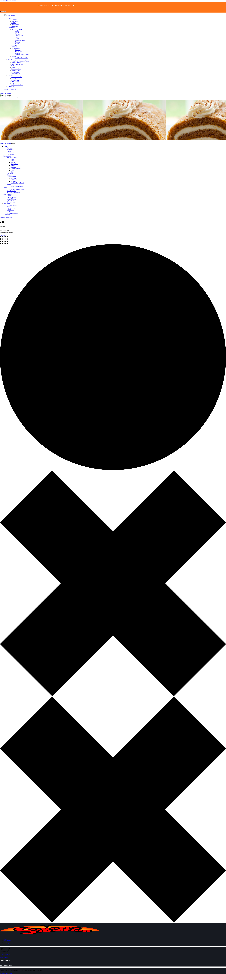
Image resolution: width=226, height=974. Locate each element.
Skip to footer (12, 0)
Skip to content (4, 0)
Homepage (3, 235)
